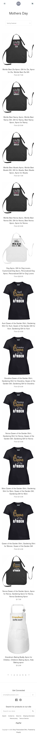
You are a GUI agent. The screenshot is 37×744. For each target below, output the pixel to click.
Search (4, 716)
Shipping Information (29, 716)
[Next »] (29, 675)
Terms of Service (24, 718)
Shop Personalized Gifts (20, 730)
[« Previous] (8, 675)
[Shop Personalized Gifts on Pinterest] (20, 700)
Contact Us (11, 716)
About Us (18, 716)
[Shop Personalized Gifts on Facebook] (16, 700)
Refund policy (14, 718)
